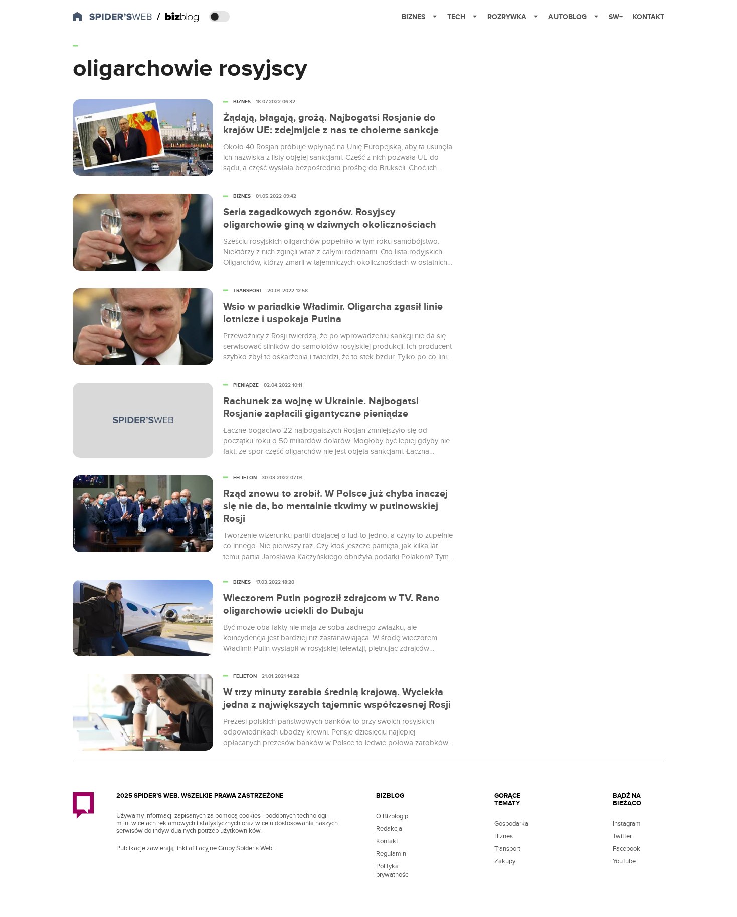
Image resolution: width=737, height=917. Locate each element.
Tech (456, 17)
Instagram (627, 824)
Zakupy (504, 861)
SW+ (616, 17)
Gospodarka (511, 824)
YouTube (624, 861)
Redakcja (389, 829)
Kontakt (648, 17)
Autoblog (567, 17)
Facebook (626, 849)
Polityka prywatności (393, 870)
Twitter (622, 836)
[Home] (178, 17)
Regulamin (391, 854)
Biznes (413, 17)
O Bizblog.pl (393, 816)
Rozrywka (506, 17)
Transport (507, 849)
